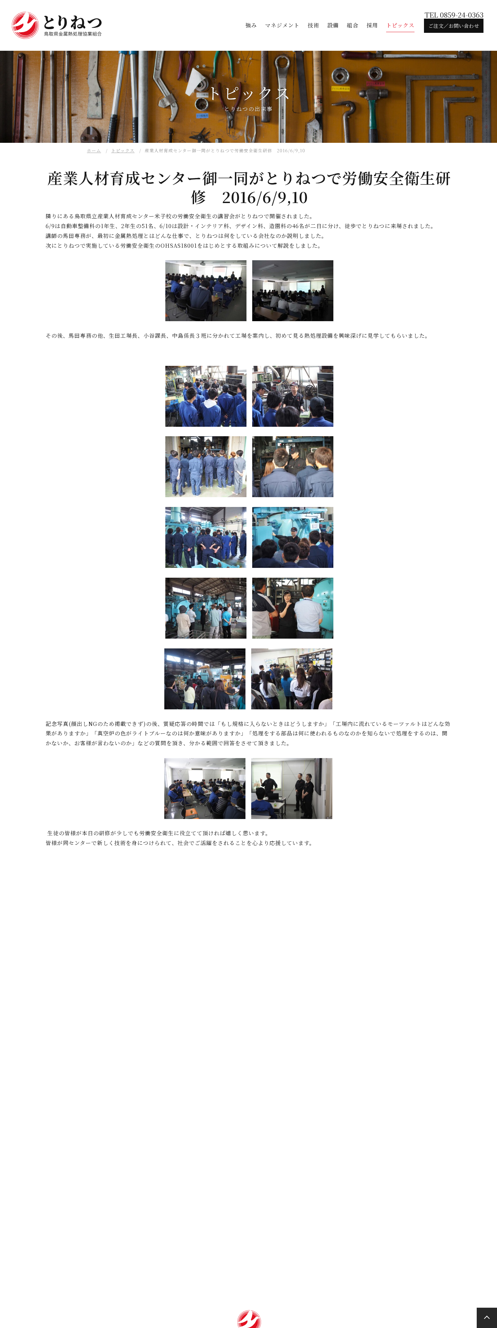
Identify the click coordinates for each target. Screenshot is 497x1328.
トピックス (123, 150)
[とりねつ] (57, 25)
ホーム (94, 150)
